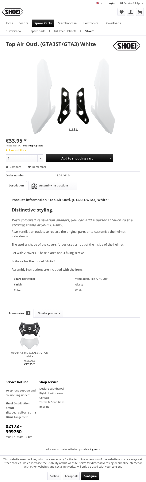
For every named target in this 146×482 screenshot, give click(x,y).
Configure (90, 476)
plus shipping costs (32, 145)
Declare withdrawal (51, 388)
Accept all (71, 476)
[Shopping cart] (140, 12)
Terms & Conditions (51, 402)
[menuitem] (111, 3)
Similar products (49, 313)
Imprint (44, 406)
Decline (54, 476)
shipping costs (92, 449)
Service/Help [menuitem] (131, 3)
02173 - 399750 (14, 429)
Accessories (19, 313)
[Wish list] (121, 12)
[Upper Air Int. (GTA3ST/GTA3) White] (29, 335)
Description (16, 185)
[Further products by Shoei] (126, 47)
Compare (15, 167)
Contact (44, 397)
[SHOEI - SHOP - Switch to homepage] (12, 12)
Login (111, 3)
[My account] (130, 12)
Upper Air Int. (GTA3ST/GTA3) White (29, 354)
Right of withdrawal (51, 393)
